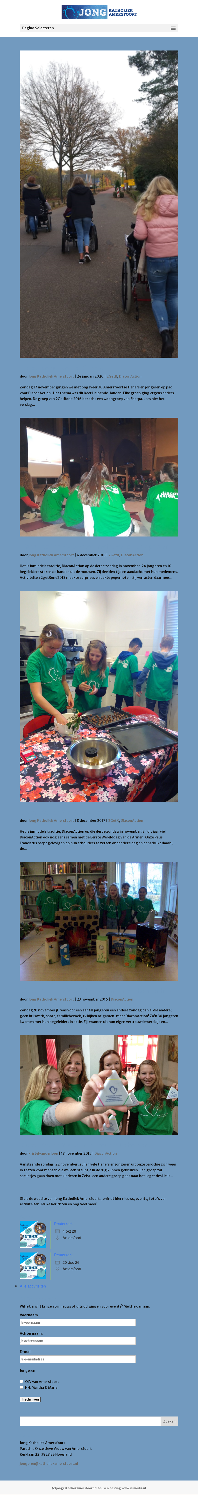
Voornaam (29, 1315)
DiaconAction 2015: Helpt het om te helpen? (85, 1145)
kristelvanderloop (43, 1153)
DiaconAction (130, 376)
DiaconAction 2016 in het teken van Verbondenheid (96, 991)
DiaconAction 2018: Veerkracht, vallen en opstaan (94, 547)
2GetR (111, 376)
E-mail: (26, 1352)
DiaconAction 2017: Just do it (63, 812)
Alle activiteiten (33, 1286)
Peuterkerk (63, 1223)
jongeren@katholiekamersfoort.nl (49, 1463)
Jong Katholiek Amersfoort (51, 376)
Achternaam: (31, 1333)
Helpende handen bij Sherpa (62, 368)
